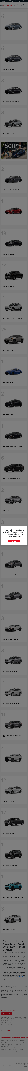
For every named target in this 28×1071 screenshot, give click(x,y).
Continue (14, 541)
